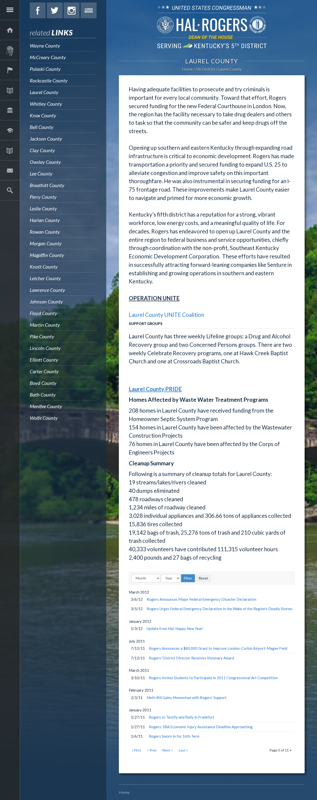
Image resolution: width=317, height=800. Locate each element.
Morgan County (46, 243)
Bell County (41, 127)
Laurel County (44, 92)
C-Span (89, 10)
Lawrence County (47, 290)
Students (10, 130)
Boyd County (43, 383)
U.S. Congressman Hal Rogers (211, 26)
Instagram (71, 10)
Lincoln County (45, 348)
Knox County (43, 115)
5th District (205, 69)
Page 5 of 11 (279, 750)
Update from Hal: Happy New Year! (175, 628)
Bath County (43, 395)
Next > (167, 750)
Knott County (44, 267)
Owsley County (45, 162)
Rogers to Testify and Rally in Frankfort (181, 717)
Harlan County (45, 220)
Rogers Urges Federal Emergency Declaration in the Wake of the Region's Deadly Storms (219, 608)
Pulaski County (45, 69)
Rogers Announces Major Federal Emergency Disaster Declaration (201, 599)
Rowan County (45, 232)
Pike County (42, 336)
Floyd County (43, 313)
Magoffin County (47, 255)
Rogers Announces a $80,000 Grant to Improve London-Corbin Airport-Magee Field (218, 648)
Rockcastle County (49, 80)
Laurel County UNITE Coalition (166, 314)
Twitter (55, 10)
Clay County (42, 150)
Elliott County (44, 360)
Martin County (45, 325)
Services (10, 70)
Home (187, 69)
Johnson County (46, 301)
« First (136, 750)
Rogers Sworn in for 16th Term (174, 736)
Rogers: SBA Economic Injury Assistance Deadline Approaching (201, 727)
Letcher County (45, 278)
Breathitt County (47, 185)
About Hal (10, 50)
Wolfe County (44, 418)
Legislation (10, 110)
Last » (183, 750)
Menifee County (46, 406)
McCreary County (48, 57)
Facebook (38, 10)
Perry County (43, 197)
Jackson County (46, 139)
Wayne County (45, 46)
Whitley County (46, 104)
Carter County (44, 371)
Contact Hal (10, 170)
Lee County (41, 173)
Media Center (10, 150)
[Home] (10, 30)
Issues (10, 90)
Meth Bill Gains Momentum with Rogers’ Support (187, 697)
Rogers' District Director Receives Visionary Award (191, 658)
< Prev (152, 750)
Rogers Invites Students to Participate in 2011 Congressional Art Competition (213, 677)
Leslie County (43, 208)
